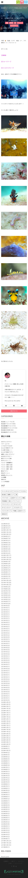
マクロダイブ (17, 507)
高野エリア (11, 494)
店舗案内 (6, 861)
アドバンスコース (7, 504)
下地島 (14, 511)
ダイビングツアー (7, 507)
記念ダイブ (21, 511)
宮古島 (4, 494)
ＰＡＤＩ (18, 501)
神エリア (11, 501)
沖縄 (23, 498)
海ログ (8, 12)
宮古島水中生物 (9, 18)
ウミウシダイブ (6, 511)
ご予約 (10, 863)
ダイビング (17, 504)
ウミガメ (23, 491)
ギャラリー (21, 861)
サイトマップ (18, 863)
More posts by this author (12, 401)
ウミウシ (16, 491)
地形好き (4, 514)
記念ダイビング (15, 498)
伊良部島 (4, 501)
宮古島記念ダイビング (15, 20)
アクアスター (5, 498)
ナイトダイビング (7, 491)
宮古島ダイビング (19, 18)
